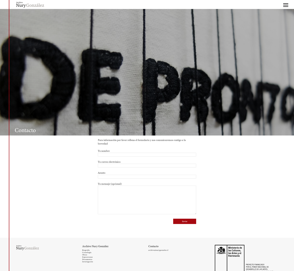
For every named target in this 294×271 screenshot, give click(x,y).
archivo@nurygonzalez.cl (158, 250)
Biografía (86, 250)
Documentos (87, 259)
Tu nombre (104, 150)
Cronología (86, 252)
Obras (84, 255)
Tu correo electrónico (109, 161)
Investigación (87, 262)
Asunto (101, 172)
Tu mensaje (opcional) (110, 183)
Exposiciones (87, 257)
